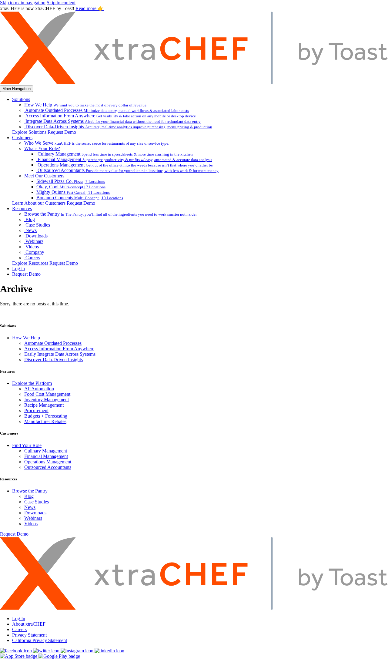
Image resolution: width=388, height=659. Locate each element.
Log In (18, 618)
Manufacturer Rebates (45, 421)
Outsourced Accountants (47, 467)
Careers (19, 629)
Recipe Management (44, 405)
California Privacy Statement (39, 640)
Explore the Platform (32, 383)
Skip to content (61, 2)
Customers (22, 137)
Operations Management (47, 461)
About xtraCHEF (28, 624)
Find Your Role (27, 445)
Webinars (33, 518)
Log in (18, 268)
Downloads (35, 512)
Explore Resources (30, 263)
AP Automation (39, 388)
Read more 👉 (89, 8)
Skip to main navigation (22, 2)
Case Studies (36, 501)
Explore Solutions (29, 132)
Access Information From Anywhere (59, 348)
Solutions (21, 99)
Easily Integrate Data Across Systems (59, 354)
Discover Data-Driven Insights (53, 359)
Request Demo (62, 132)
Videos (31, 523)
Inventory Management (46, 399)
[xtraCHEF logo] (194, 82)
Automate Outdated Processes (53, 343)
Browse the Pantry (30, 490)
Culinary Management (45, 450)
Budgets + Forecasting (45, 416)
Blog (29, 496)
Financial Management (46, 456)
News (29, 507)
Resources (22, 208)
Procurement (36, 410)
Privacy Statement (29, 634)
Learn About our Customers (38, 203)
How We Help (26, 337)
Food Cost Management (47, 394)
